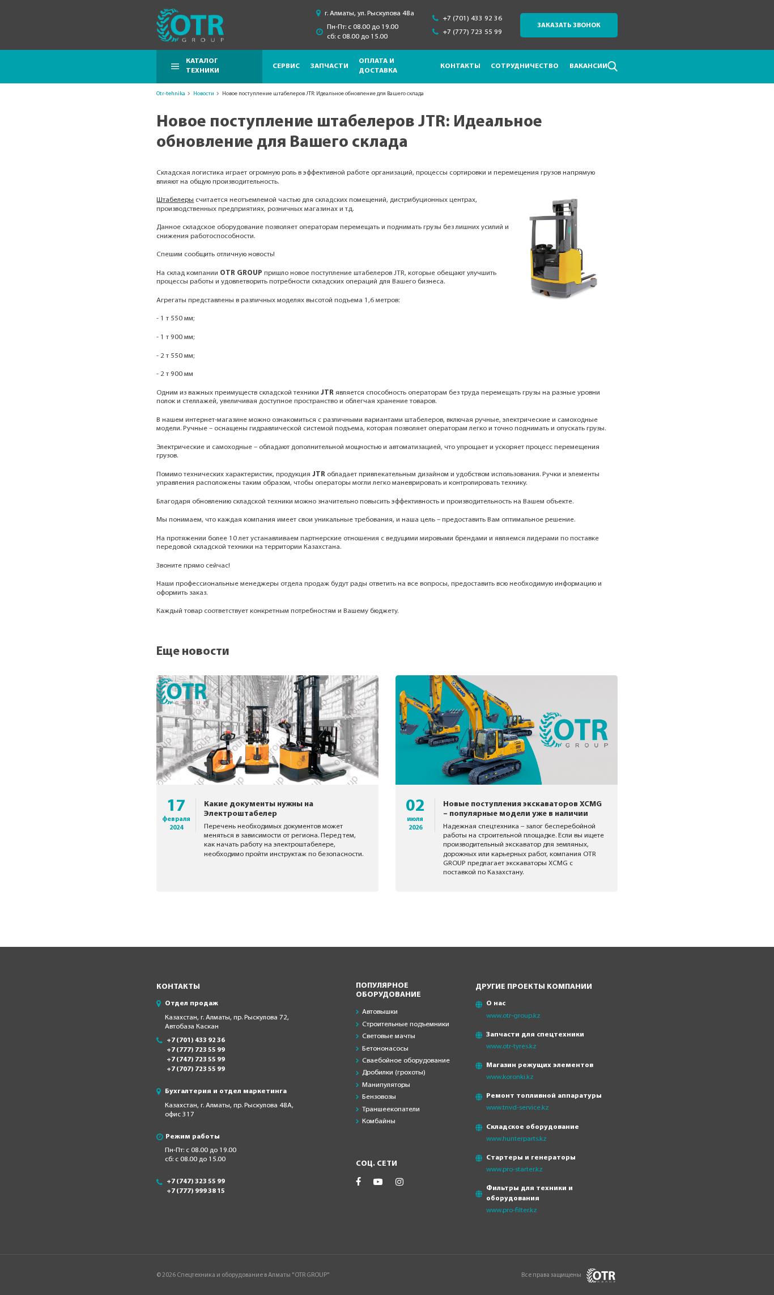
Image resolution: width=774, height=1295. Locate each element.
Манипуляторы (386, 1085)
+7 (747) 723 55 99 (196, 1059)
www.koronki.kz (510, 1077)
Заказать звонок (569, 25)
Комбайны (378, 1121)
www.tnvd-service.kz (517, 1107)
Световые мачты (388, 1036)
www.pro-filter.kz (511, 1210)
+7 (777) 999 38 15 (196, 1191)
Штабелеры (175, 200)
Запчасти (329, 66)
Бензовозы (379, 1097)
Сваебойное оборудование (406, 1060)
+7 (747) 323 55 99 (196, 1181)
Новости (203, 94)
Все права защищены (551, 1275)
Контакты (460, 66)
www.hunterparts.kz (516, 1138)
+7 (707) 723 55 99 (196, 1069)
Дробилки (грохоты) (394, 1072)
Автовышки (380, 1011)
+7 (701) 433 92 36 (472, 18)
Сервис (286, 66)
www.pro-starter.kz (514, 1169)
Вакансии (588, 66)
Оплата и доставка (378, 66)
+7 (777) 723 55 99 (472, 32)
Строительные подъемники (405, 1024)
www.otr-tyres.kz (511, 1046)
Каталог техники (202, 66)
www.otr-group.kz (513, 1015)
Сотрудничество (525, 66)
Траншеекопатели (391, 1109)
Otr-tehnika (170, 94)
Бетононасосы (385, 1048)
